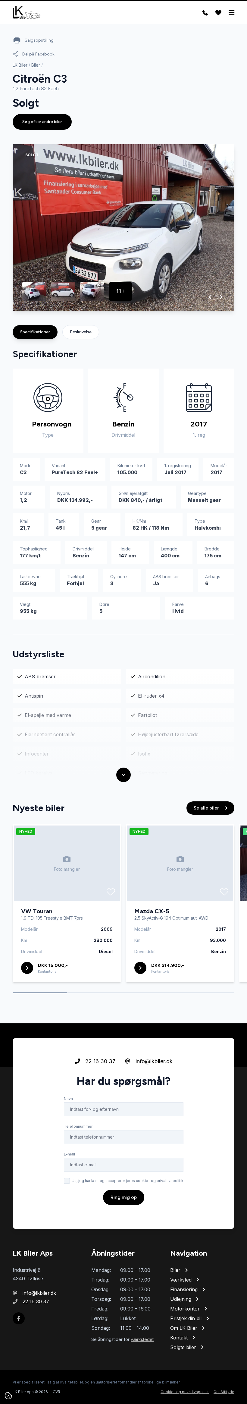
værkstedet (142, 1339)
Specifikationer (35, 331)
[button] (210, 297)
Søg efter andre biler (42, 121)
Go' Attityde (224, 1392)
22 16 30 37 (99, 1061)
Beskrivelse (81, 331)
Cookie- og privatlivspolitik (185, 1392)
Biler (35, 65)
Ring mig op (124, 1197)
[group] (123, 227)
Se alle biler (207, 807)
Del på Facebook (38, 54)
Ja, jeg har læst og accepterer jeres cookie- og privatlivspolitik (127, 1180)
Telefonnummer (78, 1126)
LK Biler (20, 65)
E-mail (69, 1154)
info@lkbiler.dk (153, 1061)
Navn (68, 1098)
